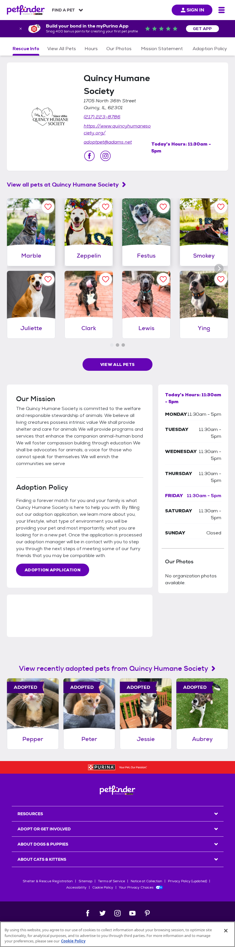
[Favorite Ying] (221, 279)
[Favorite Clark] (105, 279)
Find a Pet (63, 10)
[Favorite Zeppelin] (105, 206)
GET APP (202, 28)
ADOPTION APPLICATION (53, 569)
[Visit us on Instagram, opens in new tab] (105, 156)
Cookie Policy (102, 887)
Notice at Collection (146, 881)
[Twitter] (102, 913)
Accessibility (76, 887)
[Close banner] (20, 28)
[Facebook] (88, 913)
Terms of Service (111, 881)
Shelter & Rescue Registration (48, 881)
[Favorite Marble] (48, 206)
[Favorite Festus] (163, 206)
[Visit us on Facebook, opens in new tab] (89, 156)
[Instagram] (117, 913)
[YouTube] (132, 913)
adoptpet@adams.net (108, 142)
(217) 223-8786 (102, 117)
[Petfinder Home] (26, 10)
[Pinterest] (147, 913)
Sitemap (85, 881)
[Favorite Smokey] (221, 206)
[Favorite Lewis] (163, 279)
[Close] (226, 930)
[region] (117, 934)
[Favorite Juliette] (48, 279)
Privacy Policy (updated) (187, 881)
